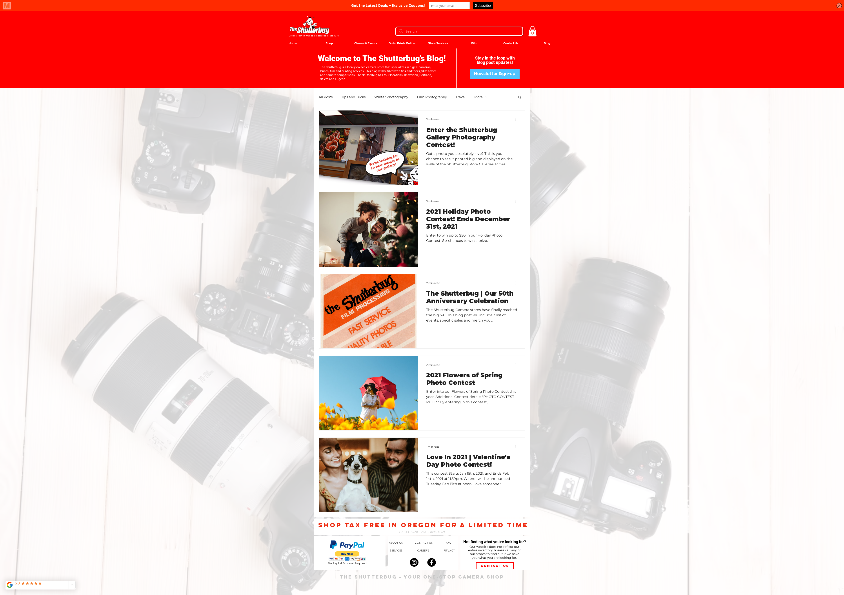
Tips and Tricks (353, 97)
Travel (461, 97)
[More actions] (516, 119)
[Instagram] (414, 562)
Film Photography (432, 97)
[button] (532, 31)
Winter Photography (391, 97)
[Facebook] (431, 562)
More (478, 97)
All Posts (326, 97)
